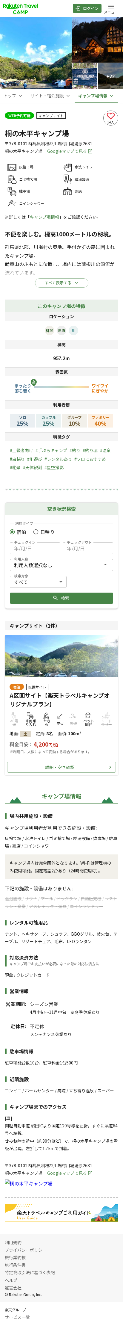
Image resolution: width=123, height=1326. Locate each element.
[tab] (13, 96)
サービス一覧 (17, 1317)
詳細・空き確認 (59, 767)
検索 (65, 598)
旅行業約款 (15, 1257)
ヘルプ (11, 1280)
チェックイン (25, 542)
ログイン (91, 8)
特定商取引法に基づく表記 (30, 1272)
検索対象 (21, 575)
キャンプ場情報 (44, 217)
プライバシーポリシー (26, 1250)
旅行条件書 (15, 1265)
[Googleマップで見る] (29, 1183)
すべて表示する (58, 283)
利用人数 (21, 558)
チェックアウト (79, 542)
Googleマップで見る (67, 151)
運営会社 (13, 1288)
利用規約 (13, 1242)
